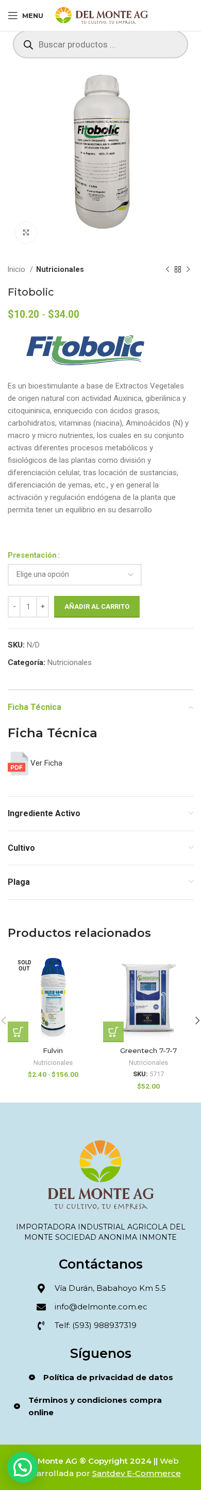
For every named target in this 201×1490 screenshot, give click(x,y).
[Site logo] (102, 15)
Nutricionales (60, 269)
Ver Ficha (45, 763)
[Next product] (188, 269)
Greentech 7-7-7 (148, 1050)
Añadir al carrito (96, 606)
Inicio (17, 269)
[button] (22, 1467)
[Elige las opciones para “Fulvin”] (18, 1032)
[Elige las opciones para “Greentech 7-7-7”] (113, 1032)
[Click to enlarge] (25, 232)
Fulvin (53, 1050)
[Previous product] (167, 269)
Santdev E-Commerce (136, 1473)
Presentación (32, 555)
